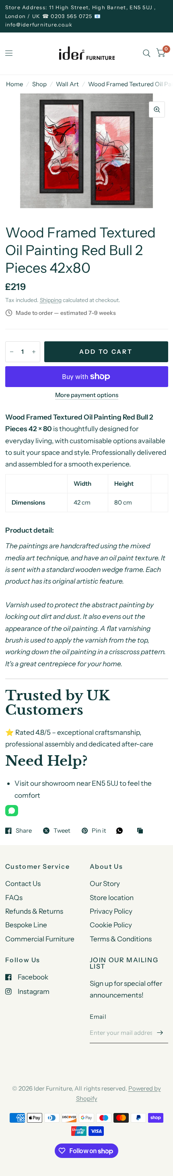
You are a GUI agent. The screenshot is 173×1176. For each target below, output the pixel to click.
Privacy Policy (111, 911)
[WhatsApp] (11, 810)
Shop (39, 84)
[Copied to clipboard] (142, 831)
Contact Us (23, 883)
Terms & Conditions (121, 939)
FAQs (14, 897)
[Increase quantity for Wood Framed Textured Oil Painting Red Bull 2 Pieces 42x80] (34, 352)
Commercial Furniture (39, 939)
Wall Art (67, 84)
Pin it (99, 830)
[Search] (146, 53)
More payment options (86, 395)
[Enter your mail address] (160, 1032)
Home (14, 84)
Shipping (51, 300)
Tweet (62, 830)
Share (24, 830)
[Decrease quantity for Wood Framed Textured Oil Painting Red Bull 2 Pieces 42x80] (12, 352)
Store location (112, 897)
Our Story (105, 883)
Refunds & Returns (34, 911)
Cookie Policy (111, 925)
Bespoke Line (26, 925)
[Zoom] (157, 109)
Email (98, 1016)
